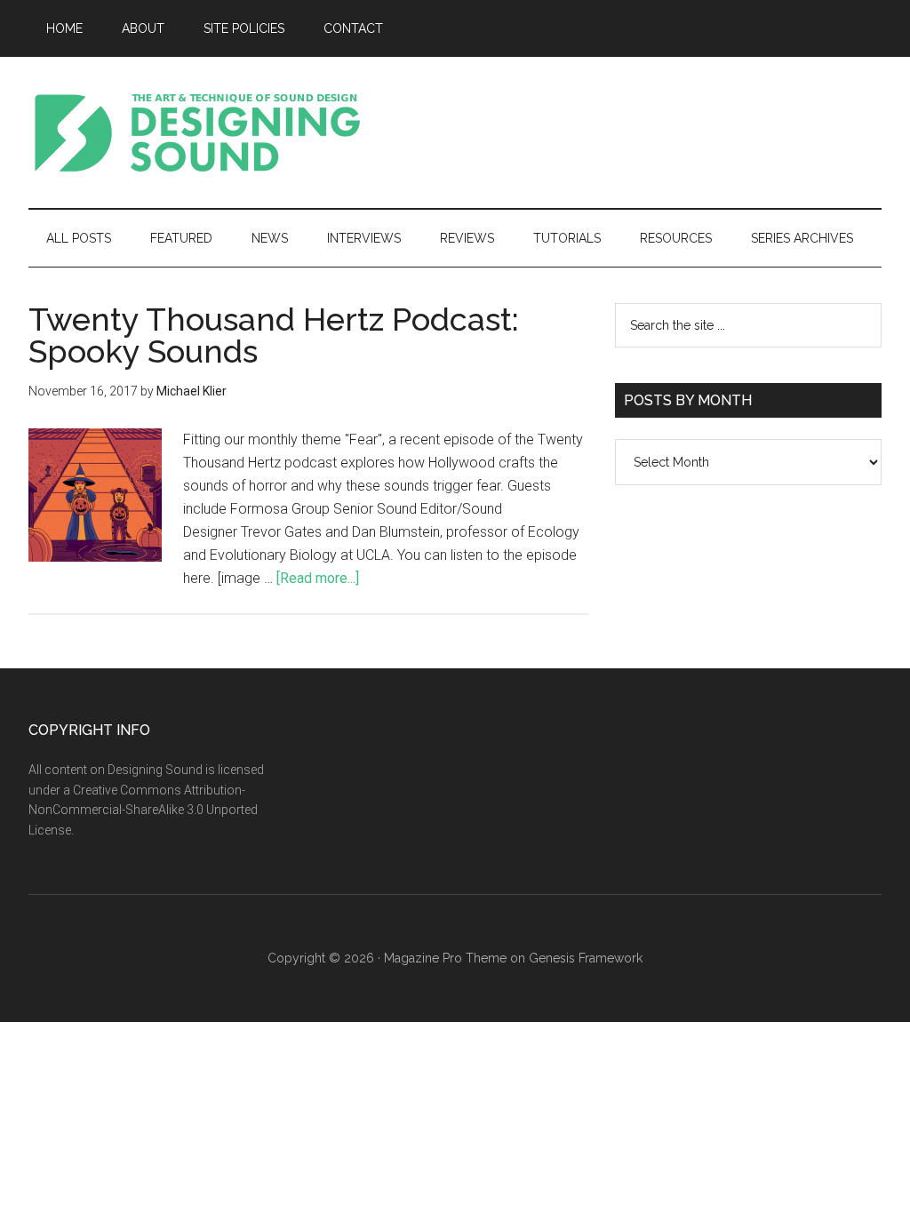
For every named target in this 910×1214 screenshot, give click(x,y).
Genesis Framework (586, 958)
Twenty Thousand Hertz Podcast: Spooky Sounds (273, 335)
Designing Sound (197, 132)
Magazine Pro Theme (445, 958)
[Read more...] (317, 578)
